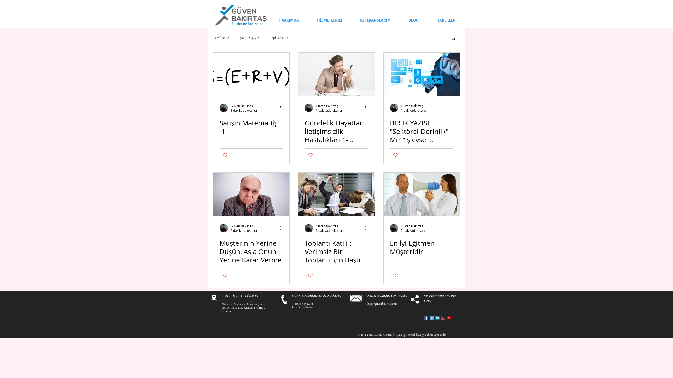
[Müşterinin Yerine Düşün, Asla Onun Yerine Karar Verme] (251, 194)
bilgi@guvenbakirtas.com (382, 304)
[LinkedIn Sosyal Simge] (437, 318)
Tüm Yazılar (221, 38)
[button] (453, 38)
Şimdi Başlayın (249, 38)
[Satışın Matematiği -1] (251, 74)
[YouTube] (449, 318)
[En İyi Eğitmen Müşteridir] (422, 194)
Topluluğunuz (279, 38)
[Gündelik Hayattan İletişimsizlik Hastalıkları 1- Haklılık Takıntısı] (336, 74)
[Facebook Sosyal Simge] (426, 318)
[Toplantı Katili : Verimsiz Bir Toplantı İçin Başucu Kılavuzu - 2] (336, 194)
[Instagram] (443, 318)
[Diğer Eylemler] (282, 108)
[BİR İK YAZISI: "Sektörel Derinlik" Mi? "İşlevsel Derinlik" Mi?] (422, 74)
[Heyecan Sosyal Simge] (432, 318)
